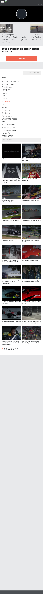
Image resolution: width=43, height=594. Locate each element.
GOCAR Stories (8, 84)
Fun (3, 96)
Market (5, 99)
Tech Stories (7, 87)
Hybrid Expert (7, 133)
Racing (4, 107)
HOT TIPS (6, 90)
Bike (3, 122)
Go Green (6, 110)
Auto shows (7, 116)
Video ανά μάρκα (9, 127)
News (4, 93)
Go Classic (6, 113)
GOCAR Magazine (9, 130)
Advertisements (8, 124)
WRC (4, 104)
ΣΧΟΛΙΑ (21, 58)
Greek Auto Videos (9, 119)
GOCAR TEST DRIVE (10, 81)
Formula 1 (6, 102)
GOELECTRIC (7, 136)
